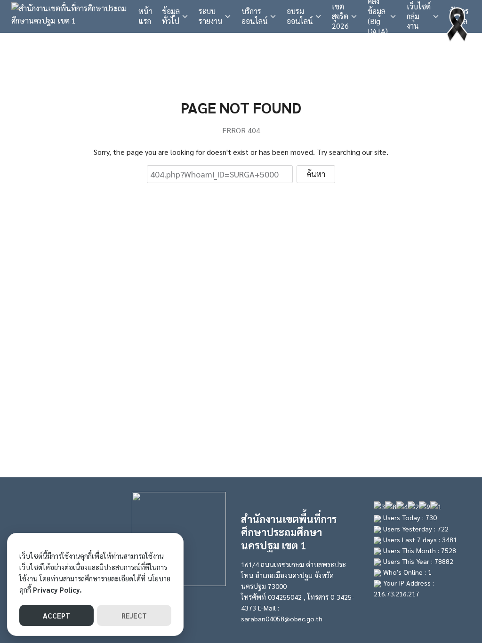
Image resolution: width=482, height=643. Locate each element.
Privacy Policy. (57, 589)
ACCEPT (56, 615)
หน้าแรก (145, 16)
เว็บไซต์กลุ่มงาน (419, 16)
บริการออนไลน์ (254, 16)
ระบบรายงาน (211, 16)
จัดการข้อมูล (459, 16)
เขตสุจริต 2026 (340, 16)
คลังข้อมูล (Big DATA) (378, 16)
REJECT (134, 615)
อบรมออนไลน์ (300, 16)
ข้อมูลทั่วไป (171, 16)
